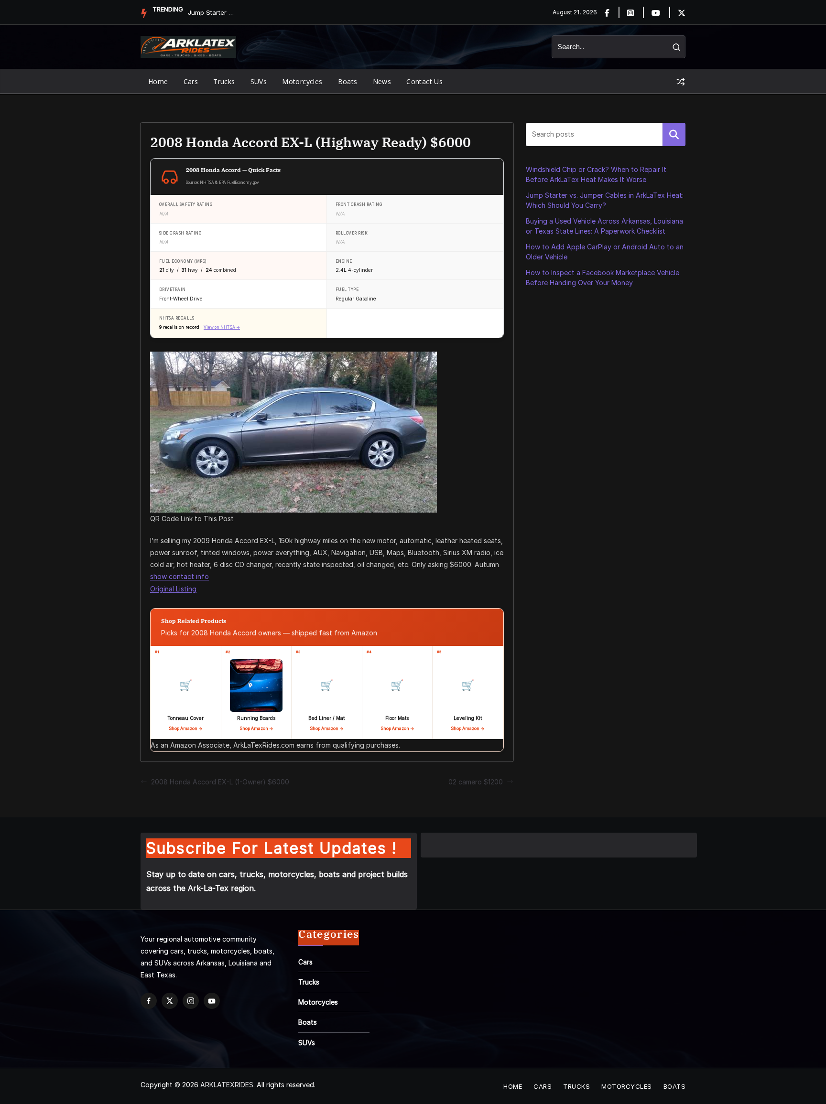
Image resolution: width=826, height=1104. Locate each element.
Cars (191, 81)
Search (674, 134)
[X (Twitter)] (170, 1001)
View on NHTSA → (222, 327)
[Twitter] (681, 12)
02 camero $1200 (475, 782)
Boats (348, 81)
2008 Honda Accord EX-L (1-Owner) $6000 (220, 782)
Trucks (224, 81)
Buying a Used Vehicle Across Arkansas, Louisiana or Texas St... (212, 12)
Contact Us (424, 81)
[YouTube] (212, 1001)
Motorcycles (302, 81)
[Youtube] (661, 12)
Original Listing (173, 589)
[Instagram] (636, 12)
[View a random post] (680, 81)
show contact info (179, 576)
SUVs (258, 81)
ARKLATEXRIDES (226, 1085)
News (382, 81)
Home (158, 81)
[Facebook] (612, 12)
